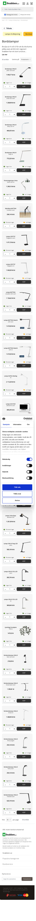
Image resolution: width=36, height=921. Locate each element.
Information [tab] (17, 424)
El (6, 20)
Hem (3, 20)
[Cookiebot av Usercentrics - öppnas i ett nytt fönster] (24, 419)
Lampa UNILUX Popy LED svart (11, 544)
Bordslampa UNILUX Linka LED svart (10, 97)
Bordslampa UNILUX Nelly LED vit (10, 125)
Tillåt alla (17, 487)
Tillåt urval (17, 494)
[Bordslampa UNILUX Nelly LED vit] (25, 128)
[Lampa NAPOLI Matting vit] (25, 379)
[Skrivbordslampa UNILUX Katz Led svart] (25, 658)
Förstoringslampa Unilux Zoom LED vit (11, 181)
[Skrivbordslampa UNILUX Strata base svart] (25, 686)
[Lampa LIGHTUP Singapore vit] (25, 267)
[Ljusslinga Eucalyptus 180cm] (25, 630)
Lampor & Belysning (14, 20)
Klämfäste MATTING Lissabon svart (10, 209)
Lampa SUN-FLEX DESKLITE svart (11, 404)
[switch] (29, 465)
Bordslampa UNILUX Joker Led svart (10, 69)
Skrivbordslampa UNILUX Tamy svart (11, 767)
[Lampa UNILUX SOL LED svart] (25, 575)
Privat (25, 14)
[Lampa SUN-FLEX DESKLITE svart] (25, 407)
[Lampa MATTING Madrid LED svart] (25, 323)
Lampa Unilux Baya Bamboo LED (10, 516)
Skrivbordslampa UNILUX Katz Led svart (11, 656)
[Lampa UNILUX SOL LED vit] (25, 603)
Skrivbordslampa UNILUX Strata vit (11, 711)
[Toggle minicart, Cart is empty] (31, 3)
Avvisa (17, 500)
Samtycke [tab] (6, 424)
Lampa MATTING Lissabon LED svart (10, 293)
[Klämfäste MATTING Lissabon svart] (25, 212)
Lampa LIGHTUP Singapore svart (10, 237)
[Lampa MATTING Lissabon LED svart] (25, 295)
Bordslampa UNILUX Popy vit (10, 153)
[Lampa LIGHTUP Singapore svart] (25, 240)
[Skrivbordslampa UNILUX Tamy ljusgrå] (25, 742)
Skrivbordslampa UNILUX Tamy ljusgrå (11, 739)
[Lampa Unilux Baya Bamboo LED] (25, 519)
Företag (11, 14)
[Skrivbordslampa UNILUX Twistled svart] (25, 798)
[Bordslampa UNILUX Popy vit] (25, 156)
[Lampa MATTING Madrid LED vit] (25, 351)
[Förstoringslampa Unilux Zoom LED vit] (25, 184)
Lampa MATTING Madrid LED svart (11, 321)
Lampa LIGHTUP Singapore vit (10, 265)
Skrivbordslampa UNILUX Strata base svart (11, 684)
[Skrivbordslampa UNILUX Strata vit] (25, 714)
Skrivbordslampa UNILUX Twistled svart (11, 795)
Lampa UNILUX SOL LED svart (10, 572)
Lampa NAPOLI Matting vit (10, 376)
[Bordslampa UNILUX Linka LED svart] (25, 100)
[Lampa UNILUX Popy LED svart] (25, 547)
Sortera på (15, 59)
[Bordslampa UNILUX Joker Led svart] (25, 72)
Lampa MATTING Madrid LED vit (11, 349)
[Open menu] (24, 3)
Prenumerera (27, 879)
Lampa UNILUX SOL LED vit (10, 600)
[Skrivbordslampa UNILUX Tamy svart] (25, 770)
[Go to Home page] (11, 3)
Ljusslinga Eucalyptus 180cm (11, 628)
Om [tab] (28, 424)
